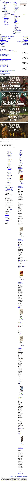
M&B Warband (9, 151)
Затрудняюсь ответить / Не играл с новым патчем (8, 206)
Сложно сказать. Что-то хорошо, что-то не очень (6, 144)
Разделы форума (5, 11)
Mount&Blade (9, 172)
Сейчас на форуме (7, 220)
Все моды (16, 3)
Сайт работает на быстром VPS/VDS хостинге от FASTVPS (9, 190)
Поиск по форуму (6, 18)
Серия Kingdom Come (15, 31)
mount (20, 171)
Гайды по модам (10, 183)
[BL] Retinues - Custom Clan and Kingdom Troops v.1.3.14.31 (7, 70)
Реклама (5, 21)
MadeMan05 (19, 433)
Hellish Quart (9, 164)
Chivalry (9, 160)
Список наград (6, 10)
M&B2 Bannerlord (6, 12)
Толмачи (14, 11)
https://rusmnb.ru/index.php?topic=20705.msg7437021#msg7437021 (22, 428)
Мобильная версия (6, 24)
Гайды (14, 12)
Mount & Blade (16, 15)
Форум (24, 14)
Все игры (14, 33)
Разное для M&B (17, 7)
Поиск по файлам (6, 19)
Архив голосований (10, 209)
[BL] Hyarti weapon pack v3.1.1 (4, 60)
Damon (20, 159)
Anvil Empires (9, 169)
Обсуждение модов (15, 8)
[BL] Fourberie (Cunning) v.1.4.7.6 (4, 71)
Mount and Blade (16, 4)
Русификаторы (16, 6)
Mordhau (9, 163)
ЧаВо (5, 4)
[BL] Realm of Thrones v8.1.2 (3, 48)
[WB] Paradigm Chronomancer (4, 41)
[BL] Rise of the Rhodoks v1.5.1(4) (4, 66)
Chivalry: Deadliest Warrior (18, 30)
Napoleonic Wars (10, 155)
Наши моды (14, 2)
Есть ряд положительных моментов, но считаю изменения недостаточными (9, 200)
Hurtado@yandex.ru (20, 245)
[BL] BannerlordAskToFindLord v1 (4, 54)
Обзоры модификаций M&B (24, 42)
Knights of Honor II (17, 23)
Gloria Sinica (16, 21)
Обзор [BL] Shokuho (2, 42)
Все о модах (13, 1)
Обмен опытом (9, 180)
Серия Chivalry (15, 29)
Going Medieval (16, 26)
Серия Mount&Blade (25, 36)
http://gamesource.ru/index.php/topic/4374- (22, 260)
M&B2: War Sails (17, 17)
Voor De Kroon (16, 24)
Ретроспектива (26, 40)
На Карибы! (16, 19)
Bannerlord (16, 10)
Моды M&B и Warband (7, 13)
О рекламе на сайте (25, 476)
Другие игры (5, 16)
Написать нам (6, 23)
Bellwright (9, 167)
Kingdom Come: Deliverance (18, 32)
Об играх (5, 3)
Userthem (19, 383)
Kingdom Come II (10, 159)
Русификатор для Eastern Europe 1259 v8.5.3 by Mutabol (7, 50)
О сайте (5, 7)
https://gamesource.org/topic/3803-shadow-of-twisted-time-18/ (22, 267)
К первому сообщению (20, 168)
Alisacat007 (19, 224)
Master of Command (2, 39)
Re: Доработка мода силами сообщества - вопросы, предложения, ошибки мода (20, 187)
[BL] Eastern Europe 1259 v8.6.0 (4, 65)
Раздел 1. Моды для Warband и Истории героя (22, 41)
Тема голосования (8, 208)
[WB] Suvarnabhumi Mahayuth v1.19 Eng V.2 (5, 59)
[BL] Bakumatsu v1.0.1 (3, 49)
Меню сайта (3, 1)
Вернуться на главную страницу (7, 2)
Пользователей (6, 217)
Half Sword (16, 28)
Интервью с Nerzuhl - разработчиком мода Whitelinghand (7, 36)
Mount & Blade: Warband (17, 16)
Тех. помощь (5, 14)
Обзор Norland (2, 44)
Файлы (5, 5)
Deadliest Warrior (10, 161)
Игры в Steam (6, 22)
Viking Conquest (16, 20)
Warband (16, 5)
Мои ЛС (5, 9)
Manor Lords (16, 25)
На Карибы (9, 154)
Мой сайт (4, 8)
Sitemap (11, 476)
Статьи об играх (26, 43)
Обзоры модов (9, 182)
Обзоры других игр (25, 39)
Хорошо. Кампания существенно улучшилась (6, 141)
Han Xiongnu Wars (10, 156)
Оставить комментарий (10, 209)
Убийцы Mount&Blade (3, 40)
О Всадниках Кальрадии (19, 476)
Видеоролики (6, 6)
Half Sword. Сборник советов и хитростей (5, 38)
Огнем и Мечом (10, 153)
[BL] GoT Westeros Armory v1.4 (4, 61)
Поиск (4, 17)
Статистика (7, 215)
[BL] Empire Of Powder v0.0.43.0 (4, 55)
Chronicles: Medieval (17, 27)
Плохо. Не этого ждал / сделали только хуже (6, 145)
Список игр (13, 14)
